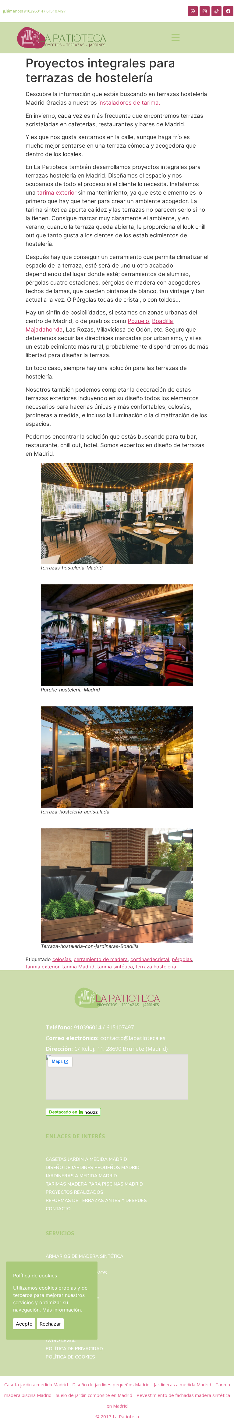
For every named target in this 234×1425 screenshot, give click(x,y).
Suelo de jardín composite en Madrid (94, 1395)
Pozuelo (138, 321)
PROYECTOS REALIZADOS (74, 1192)
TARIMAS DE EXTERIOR (71, 1289)
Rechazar (50, 1324)
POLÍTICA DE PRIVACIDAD (74, 1349)
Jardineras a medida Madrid (81, 1176)
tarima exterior (56, 192)
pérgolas (182, 959)
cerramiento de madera (101, 959)
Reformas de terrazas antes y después (96, 1200)
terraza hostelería (156, 967)
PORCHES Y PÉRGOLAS (72, 1281)
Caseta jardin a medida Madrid (36, 1384)
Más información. (62, 1310)
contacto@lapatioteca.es (132, 1038)
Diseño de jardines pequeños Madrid (93, 1168)
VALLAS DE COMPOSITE (72, 1297)
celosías (61, 959)
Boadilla (162, 321)
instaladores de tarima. (129, 102)
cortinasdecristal (149, 959)
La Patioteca (126, 1416)
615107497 (56, 11)
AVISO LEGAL (61, 1340)
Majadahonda (44, 329)
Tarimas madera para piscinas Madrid (94, 1184)
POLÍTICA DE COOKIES (70, 1357)
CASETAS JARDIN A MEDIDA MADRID (86, 1159)
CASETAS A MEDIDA (68, 1265)
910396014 (33, 11)
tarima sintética (115, 967)
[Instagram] (205, 11)
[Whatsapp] (193, 11)
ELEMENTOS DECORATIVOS (76, 1273)
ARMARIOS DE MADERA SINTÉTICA (84, 1256)
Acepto (24, 1324)
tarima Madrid (78, 967)
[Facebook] (228, 11)
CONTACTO (58, 1209)
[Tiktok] (216, 11)
